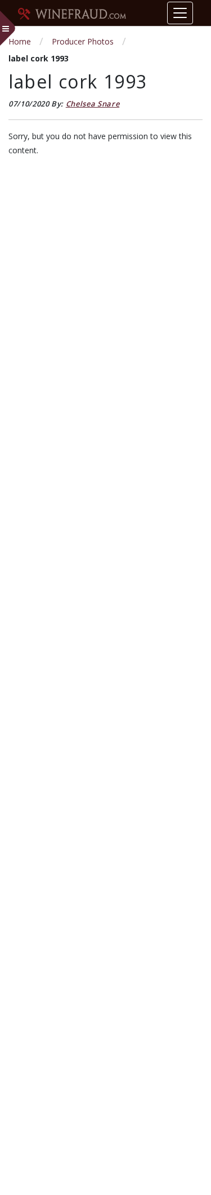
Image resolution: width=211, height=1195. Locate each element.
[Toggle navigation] (180, 13)
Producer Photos (83, 41)
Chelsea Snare (92, 104)
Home (19, 41)
